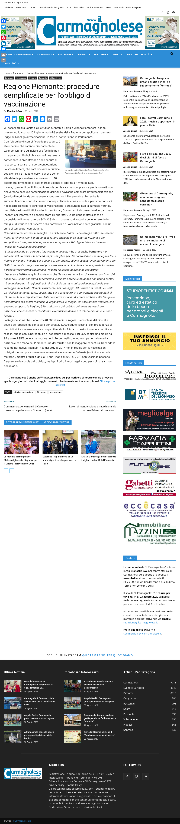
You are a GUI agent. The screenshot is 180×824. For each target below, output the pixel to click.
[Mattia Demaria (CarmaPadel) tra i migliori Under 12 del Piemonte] (98, 442)
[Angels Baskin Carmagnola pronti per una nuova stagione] (12, 720)
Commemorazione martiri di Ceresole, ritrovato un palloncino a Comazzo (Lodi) (28, 408)
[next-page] (11, 471)
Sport (116, 54)
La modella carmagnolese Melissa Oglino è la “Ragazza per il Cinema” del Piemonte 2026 (20, 460)
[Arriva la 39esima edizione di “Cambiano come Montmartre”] (72, 736)
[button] (172, 54)
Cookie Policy (74, 785)
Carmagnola (22, 54)
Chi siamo (8, 7)
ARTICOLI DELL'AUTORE (56, 422)
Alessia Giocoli (130, 130)
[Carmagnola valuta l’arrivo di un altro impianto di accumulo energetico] (130, 240)
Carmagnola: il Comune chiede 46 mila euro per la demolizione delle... (39, 701)
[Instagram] (167, 12)
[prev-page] (6, 471)
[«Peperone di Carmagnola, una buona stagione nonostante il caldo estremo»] (130, 196)
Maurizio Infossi (14, 111)
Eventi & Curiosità (138, 54)
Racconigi (64, 54)
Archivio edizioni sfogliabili (52, 7)
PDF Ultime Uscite (75, 7)
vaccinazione (56, 392)
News (108, 7)
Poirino (82, 54)
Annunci (10, 63)
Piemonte (41, 392)
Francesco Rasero (131, 91)
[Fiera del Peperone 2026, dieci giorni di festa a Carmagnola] (130, 157)
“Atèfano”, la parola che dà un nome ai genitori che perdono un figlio (59, 460)
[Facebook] (162, 12)
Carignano (44, 54)
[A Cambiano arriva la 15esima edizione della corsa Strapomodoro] (72, 686)
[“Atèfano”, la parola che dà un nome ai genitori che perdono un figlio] (60, 442)
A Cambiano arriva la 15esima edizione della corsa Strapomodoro (98, 684)
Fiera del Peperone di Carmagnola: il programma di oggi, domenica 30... (38, 684)
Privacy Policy (56, 785)
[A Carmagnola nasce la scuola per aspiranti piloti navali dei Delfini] (12, 736)
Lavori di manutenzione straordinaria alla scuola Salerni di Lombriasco (92, 408)
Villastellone (55, 78)
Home (8, 54)
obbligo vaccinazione (23, 392)
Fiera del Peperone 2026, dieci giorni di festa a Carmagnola (155, 157)
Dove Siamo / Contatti (26, 7)
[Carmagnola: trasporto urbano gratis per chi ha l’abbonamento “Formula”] (130, 81)
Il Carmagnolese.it (22, 820)
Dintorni (100, 54)
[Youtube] (173, 12)
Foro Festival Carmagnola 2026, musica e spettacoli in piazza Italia (157, 121)
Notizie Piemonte (94, 7)
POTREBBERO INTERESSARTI (22, 422)
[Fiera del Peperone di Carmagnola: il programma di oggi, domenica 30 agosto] (12, 686)
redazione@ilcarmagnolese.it (140, 622)
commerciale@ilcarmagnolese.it (142, 633)
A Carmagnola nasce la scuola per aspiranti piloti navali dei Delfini (39, 735)
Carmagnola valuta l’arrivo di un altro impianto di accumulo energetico (158, 240)
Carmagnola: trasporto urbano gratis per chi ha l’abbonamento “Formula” (156, 82)
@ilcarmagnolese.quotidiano (107, 655)
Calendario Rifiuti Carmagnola (127, 7)
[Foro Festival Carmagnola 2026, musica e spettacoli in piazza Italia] (130, 121)
